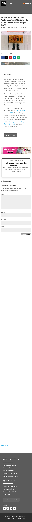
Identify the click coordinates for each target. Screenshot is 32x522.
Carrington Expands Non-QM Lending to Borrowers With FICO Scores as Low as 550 (15, 400)
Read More (10, 135)
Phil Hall (7, 271)
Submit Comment (25, 234)
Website (3, 227)
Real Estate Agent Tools (10, 476)
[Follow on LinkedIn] (11, 508)
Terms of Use (21, 518)
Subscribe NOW (11, 500)
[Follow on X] (7, 508)
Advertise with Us (8, 489)
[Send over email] (18, 57)
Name (3, 212)
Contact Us (6, 494)
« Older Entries (6, 445)
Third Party (6, 27)
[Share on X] (6, 57)
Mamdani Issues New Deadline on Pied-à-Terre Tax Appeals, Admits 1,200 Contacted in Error (15, 367)
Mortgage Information (10, 473)
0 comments (23, 27)
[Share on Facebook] (3, 57)
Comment (5, 194)
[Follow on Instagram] (14, 508)
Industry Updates (8, 468)
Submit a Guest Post (9, 492)
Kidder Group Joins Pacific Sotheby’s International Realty (14, 265)
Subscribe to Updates (10, 486)
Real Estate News (8, 470)
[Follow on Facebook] (4, 508)
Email (3, 219)
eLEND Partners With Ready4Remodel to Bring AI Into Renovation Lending (15, 434)
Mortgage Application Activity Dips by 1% (16, 332)
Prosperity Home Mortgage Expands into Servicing (13, 298)
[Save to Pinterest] (10, 57)
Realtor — (10, 74)
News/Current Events (9, 465)
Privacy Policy (11, 518)
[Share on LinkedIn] (14, 57)
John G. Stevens (9, 405)
